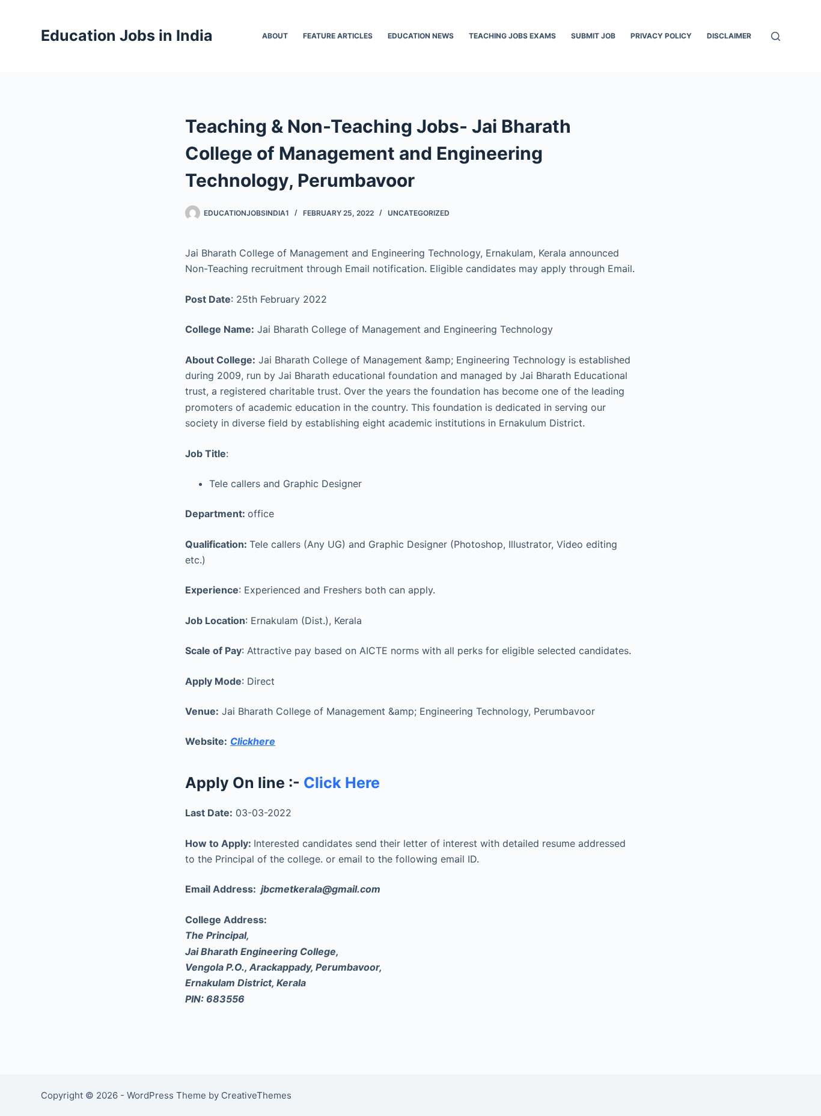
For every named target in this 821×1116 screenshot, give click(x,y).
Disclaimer (729, 35)
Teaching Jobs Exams (512, 35)
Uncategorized (419, 212)
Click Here (340, 783)
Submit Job (593, 35)
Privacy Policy (661, 35)
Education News (421, 35)
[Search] (775, 36)
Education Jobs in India (127, 35)
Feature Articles (338, 35)
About (275, 35)
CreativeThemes (256, 1095)
